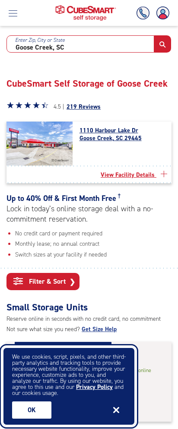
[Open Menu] (13, 13)
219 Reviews (84, 107)
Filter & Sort (51, 281)
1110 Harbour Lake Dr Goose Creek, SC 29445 (110, 134)
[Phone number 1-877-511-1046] (145, 13)
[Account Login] (161, 13)
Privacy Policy (94, 387)
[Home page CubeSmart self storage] (85, 7)
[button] (162, 44)
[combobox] (80, 44)
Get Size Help (99, 329)
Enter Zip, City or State (40, 40)
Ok (32, 410)
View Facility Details (128, 175)
